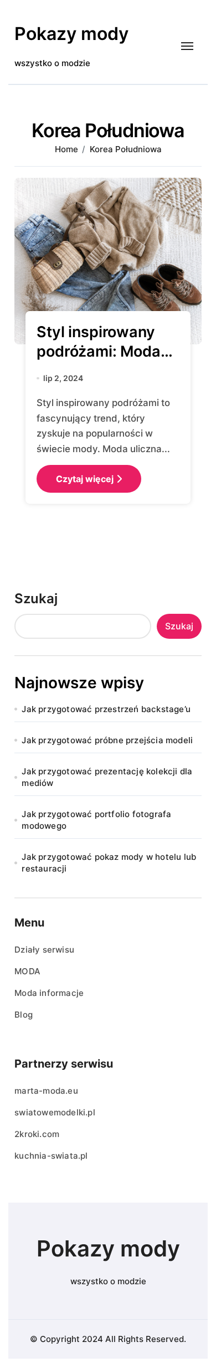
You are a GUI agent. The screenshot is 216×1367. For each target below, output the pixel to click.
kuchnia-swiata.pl (51, 1155)
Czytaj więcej (85, 478)
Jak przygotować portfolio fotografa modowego (96, 820)
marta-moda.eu (46, 1090)
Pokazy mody (71, 33)
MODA (27, 971)
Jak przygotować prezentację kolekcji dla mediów (107, 777)
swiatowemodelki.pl (54, 1112)
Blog (23, 1014)
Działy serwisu (44, 949)
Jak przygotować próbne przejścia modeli (107, 740)
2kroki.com (36, 1134)
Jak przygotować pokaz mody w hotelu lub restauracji (109, 863)
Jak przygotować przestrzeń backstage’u (106, 709)
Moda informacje (49, 993)
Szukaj (36, 598)
